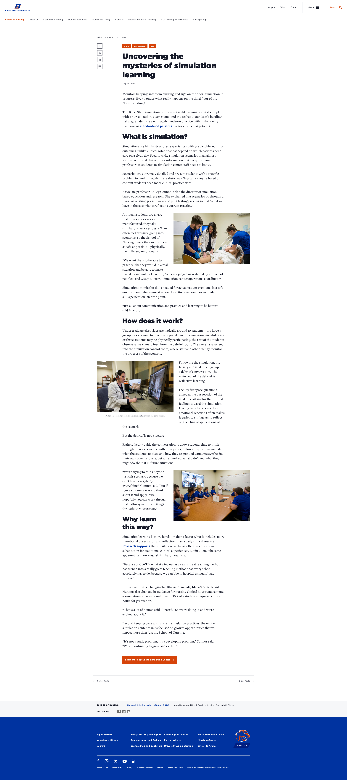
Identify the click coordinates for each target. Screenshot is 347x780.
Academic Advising (53, 19)
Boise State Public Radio (211, 734)
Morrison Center (207, 740)
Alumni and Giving (101, 19)
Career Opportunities (176, 734)
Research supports (136, 546)
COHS (126, 46)
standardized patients (156, 126)
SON (153, 46)
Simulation (140, 46)
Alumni (101, 746)
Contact (119, 19)
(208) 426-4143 (161, 705)
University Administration (178, 746)
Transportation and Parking (146, 740)
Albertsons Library (107, 740)
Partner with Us (172, 740)
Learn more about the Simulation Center (147, 659)
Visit (282, 7)
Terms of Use (102, 768)
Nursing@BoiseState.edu (139, 705)
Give (293, 7)
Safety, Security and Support (147, 734)
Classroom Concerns (144, 768)
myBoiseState (105, 734)
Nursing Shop (200, 19)
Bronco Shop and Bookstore (146, 746)
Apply (271, 7)
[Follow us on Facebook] (119, 711)
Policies (160, 768)
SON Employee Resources (174, 19)
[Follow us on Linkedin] (128, 711)
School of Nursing (14, 19)
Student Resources (77, 19)
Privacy (129, 768)
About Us (33, 19)
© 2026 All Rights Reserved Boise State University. (208, 767)
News (123, 37)
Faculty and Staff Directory (142, 19)
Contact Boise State (175, 768)
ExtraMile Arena (207, 746)
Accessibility (117, 768)
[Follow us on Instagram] (124, 711)
